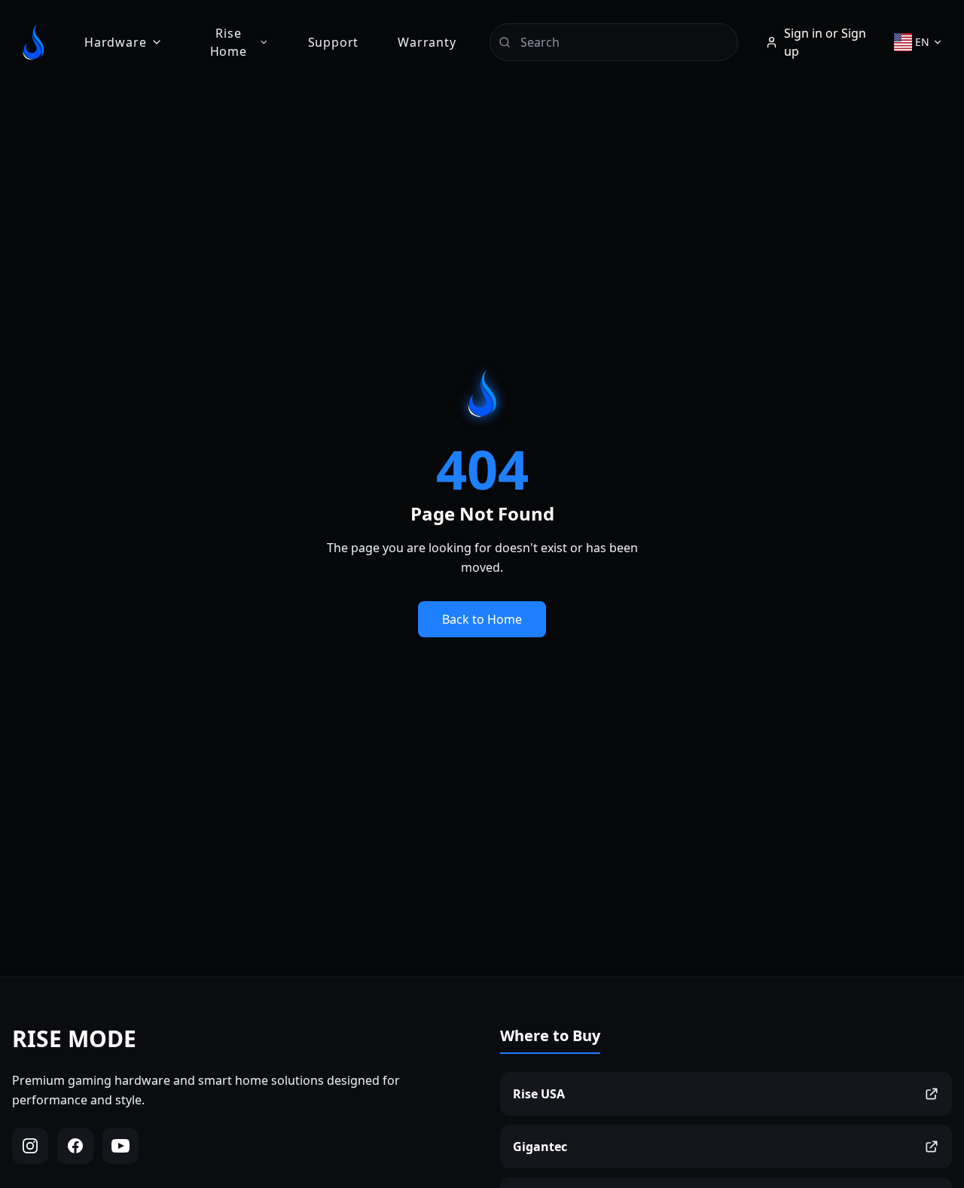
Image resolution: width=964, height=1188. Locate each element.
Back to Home (482, 619)
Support (333, 42)
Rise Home (228, 42)
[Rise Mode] (33, 42)
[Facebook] (75, 1146)
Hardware (115, 42)
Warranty (427, 42)
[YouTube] (120, 1146)
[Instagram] (30, 1146)
